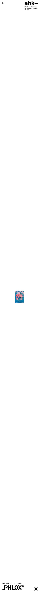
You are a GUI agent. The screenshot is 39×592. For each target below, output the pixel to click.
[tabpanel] (19, 296)
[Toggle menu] (36, 589)
